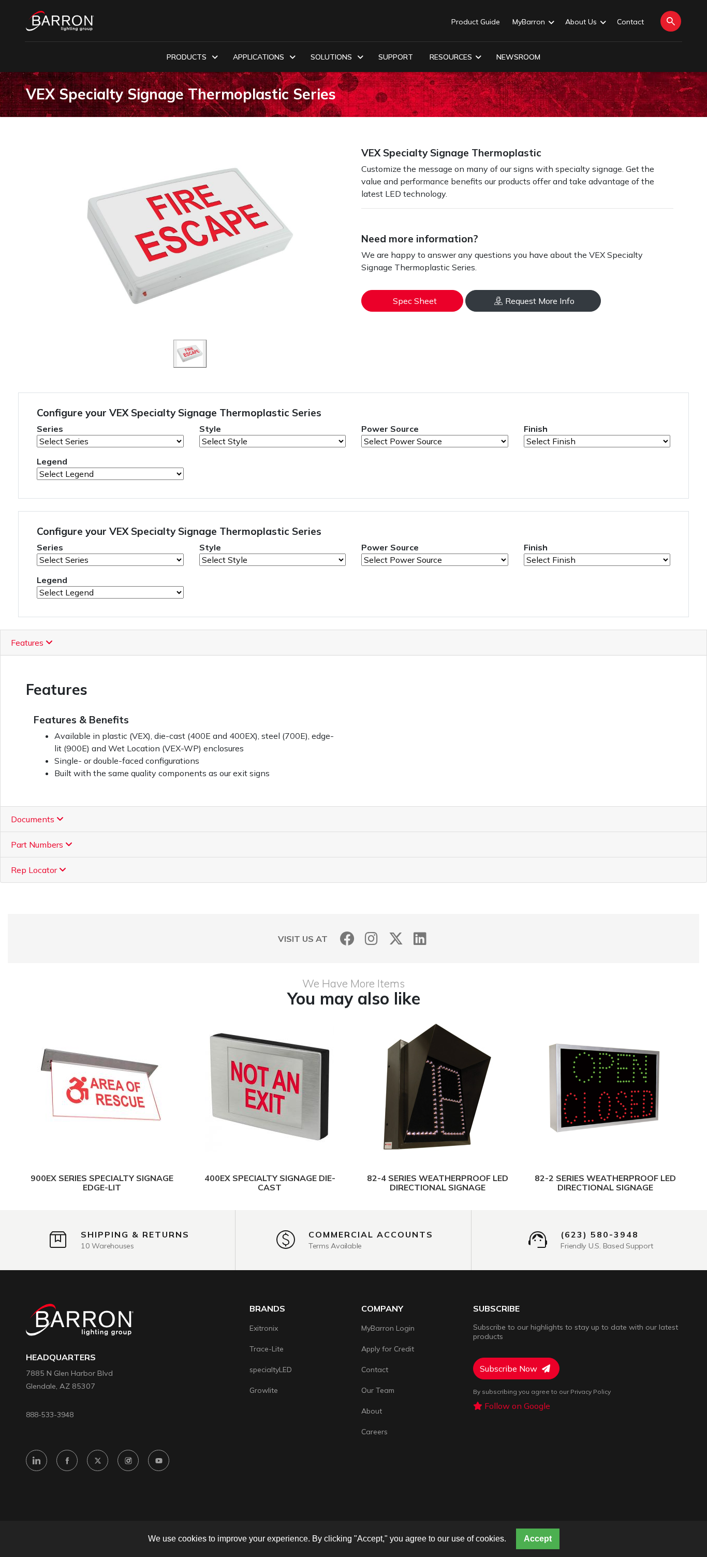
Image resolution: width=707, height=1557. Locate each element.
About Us (581, 21)
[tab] (353, 643)
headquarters (61, 1357)
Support (395, 57)
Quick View (151, 1087)
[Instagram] (371, 938)
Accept (538, 1538)
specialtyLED (270, 1369)
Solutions (332, 57)
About (371, 1411)
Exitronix (263, 1328)
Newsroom (518, 57)
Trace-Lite (266, 1349)
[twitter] (97, 1460)
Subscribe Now (509, 1368)
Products (188, 57)
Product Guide (475, 21)
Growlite (263, 1390)
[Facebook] (347, 938)
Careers (374, 1431)
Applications (259, 57)
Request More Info (540, 301)
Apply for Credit (387, 1349)
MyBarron (528, 21)
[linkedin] (36, 1460)
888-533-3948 (49, 1414)
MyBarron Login (388, 1328)
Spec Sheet (415, 301)
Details (63, 1087)
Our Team (377, 1390)
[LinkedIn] (420, 938)
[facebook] (67, 1460)
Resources (451, 57)
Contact (630, 21)
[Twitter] (396, 938)
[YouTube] (158, 1460)
